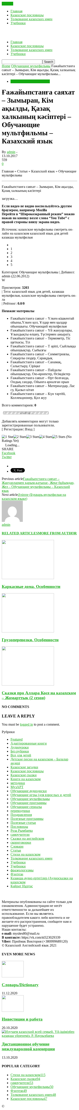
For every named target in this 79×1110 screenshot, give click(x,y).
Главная (16, 11)
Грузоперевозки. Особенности (30, 639)
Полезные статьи (23, 823)
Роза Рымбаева (22, 830)
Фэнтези (17, 874)
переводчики (20, 811)
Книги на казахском (26, 779)
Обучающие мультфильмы (30, 81)
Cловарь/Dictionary (20, 984)
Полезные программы (27, 819)
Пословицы (19, 826)
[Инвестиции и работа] (13, 1010)
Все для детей (21, 755)
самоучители (20, 834)
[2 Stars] (19, 437)
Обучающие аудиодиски (29, 791)
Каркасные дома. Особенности (31, 586)
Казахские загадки (24, 767)
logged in (26, 724)
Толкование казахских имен (31, 19)
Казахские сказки (24, 775)
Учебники (18, 23)
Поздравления (21, 815)
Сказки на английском (27, 838)
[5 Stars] (58, 437)
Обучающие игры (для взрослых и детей (41, 795)
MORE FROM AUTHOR (57, 533)
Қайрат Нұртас (22, 886)
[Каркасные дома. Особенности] (28, 578)
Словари (17, 846)
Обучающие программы (29, 803)
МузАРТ (17, 787)
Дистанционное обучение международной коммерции (28, 1046)
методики (18, 783)
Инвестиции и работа (22, 1019)
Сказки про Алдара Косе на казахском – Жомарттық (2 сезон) (39, 695)
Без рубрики (20, 751)
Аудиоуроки (20, 747)
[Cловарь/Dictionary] (13, 976)
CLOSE (7, 4)
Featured (17, 739)
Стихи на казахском (25, 854)
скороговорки (21, 842)
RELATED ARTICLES (20, 533)
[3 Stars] (32, 437)
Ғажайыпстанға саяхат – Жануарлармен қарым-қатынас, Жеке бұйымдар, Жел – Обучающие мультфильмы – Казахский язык (38, 485)
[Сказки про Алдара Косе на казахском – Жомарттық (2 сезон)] (28, 684)
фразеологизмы (22, 870)
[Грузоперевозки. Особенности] (28, 631)
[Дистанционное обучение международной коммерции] (39, 1036)
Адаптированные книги (29, 743)
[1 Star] (7, 437)
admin (11, 152)
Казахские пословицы (27, 15)
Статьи (16, 850)
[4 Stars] (45, 437)
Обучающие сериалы (26, 807)
